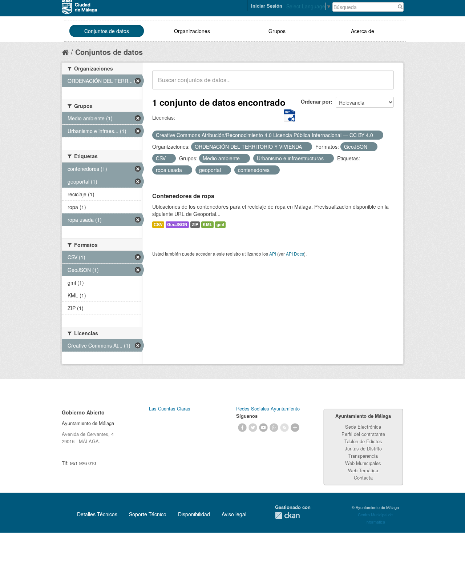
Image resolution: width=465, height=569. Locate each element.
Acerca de (362, 31)
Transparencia (363, 455)
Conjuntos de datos (106, 31)
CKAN (287, 515)
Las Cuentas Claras (169, 408)
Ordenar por (316, 101)
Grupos (277, 31)
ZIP (195, 224)
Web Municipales (363, 463)
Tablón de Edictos (363, 441)
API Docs (295, 254)
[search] (383, 84)
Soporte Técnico (147, 514)
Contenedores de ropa (183, 196)
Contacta (363, 477)
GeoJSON (177, 224)
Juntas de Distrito (363, 448)
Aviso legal (234, 514)
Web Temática (363, 470)
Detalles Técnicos (97, 514)
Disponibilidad (194, 514)
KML (207, 224)
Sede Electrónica (363, 426)
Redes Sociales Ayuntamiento (268, 408)
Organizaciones (192, 31)
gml (220, 224)
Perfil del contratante (363, 433)
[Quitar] (377, 135)
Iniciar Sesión (266, 5)
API (272, 254)
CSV (158, 224)
